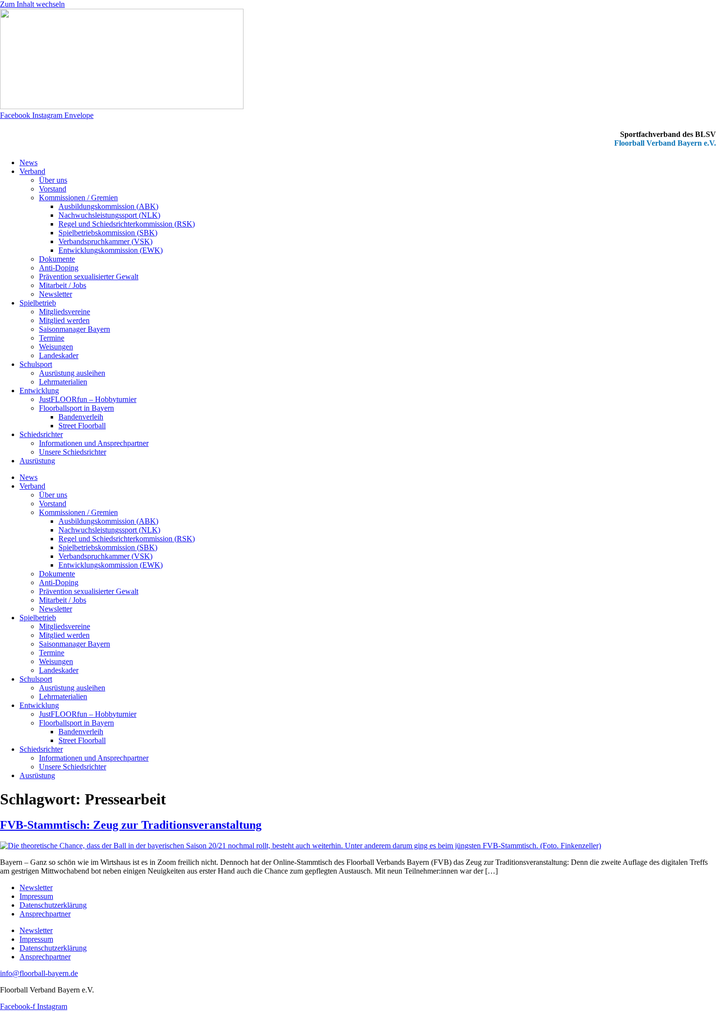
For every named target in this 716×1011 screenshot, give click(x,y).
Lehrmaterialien (63, 382)
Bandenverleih (80, 417)
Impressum (36, 896)
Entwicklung (39, 390)
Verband (32, 171)
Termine (51, 338)
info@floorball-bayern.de (39, 973)
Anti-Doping (58, 268)
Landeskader (58, 355)
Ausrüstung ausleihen (72, 373)
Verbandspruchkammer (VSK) (105, 241)
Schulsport (35, 364)
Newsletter (55, 294)
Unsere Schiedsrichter (72, 452)
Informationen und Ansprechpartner (94, 443)
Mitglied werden (64, 320)
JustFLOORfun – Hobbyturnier (87, 399)
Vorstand (52, 189)
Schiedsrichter (41, 434)
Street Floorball (82, 425)
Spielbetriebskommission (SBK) (107, 233)
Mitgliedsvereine (64, 311)
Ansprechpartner (45, 914)
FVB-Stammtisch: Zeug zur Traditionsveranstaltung (131, 825)
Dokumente (57, 259)
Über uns (53, 180)
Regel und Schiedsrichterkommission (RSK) (126, 224)
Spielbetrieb (37, 303)
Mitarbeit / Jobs (62, 285)
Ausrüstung (37, 461)
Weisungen (56, 347)
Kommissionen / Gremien (78, 197)
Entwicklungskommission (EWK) (110, 250)
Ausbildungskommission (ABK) (108, 206)
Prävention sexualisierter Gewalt (88, 276)
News (28, 162)
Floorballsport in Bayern (76, 408)
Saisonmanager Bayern (74, 329)
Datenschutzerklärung (53, 905)
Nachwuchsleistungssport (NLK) (109, 215)
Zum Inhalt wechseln (32, 4)
